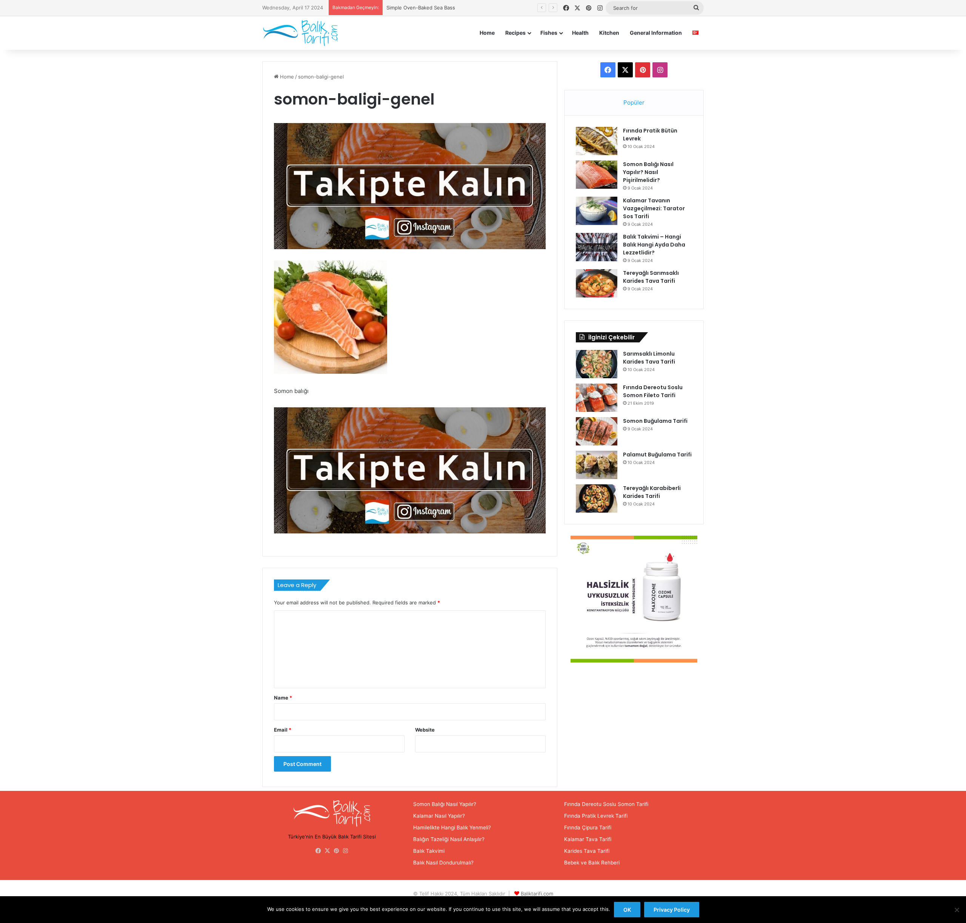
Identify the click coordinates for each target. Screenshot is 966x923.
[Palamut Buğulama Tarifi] (596, 465)
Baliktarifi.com (537, 894)
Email (282, 730)
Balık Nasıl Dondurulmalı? (443, 863)
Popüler (634, 102)
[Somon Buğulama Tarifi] (596, 431)
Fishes (548, 32)
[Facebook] (318, 850)
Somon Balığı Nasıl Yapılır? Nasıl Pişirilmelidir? (648, 172)
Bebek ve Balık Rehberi (592, 863)
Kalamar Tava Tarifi (587, 839)
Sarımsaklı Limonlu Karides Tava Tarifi (649, 357)
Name (283, 698)
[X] (327, 850)
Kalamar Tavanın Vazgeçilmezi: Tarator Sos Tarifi (654, 208)
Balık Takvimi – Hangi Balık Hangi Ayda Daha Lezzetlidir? (654, 244)
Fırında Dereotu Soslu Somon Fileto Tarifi (653, 391)
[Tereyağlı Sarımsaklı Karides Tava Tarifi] (596, 283)
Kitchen (609, 32)
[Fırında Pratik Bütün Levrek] (596, 141)
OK (627, 909)
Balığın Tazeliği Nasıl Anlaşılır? (449, 839)
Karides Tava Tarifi (586, 851)
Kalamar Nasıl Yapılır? (439, 816)
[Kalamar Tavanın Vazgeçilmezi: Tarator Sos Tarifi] (596, 211)
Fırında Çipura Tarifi (587, 827)
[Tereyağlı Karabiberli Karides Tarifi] (596, 498)
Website (425, 730)
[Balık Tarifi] (300, 33)
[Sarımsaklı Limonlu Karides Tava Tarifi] (596, 364)
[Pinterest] (336, 850)
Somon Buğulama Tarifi (655, 421)
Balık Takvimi (429, 851)
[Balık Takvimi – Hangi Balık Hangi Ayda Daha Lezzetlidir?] (596, 247)
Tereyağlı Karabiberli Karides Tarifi (652, 492)
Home (487, 32)
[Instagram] (345, 850)
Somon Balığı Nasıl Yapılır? (444, 804)
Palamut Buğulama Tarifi (657, 454)
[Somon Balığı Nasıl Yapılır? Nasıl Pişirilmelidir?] (596, 174)
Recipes (515, 32)
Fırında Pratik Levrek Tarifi (596, 816)
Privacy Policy (672, 909)
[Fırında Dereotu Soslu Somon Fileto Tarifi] (596, 398)
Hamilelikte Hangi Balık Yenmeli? (452, 827)
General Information (656, 32)
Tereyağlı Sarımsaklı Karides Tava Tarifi (651, 277)
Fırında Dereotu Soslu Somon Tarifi (606, 804)
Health (580, 32)
